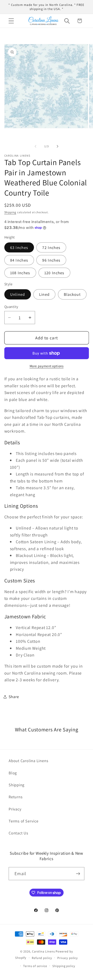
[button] (11, 21)
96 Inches (51, 260)
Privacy (15, 809)
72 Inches (51, 247)
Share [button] (14, 696)
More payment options (47, 366)
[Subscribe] (78, 873)
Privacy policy (67, 958)
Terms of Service (23, 821)
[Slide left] (35, 146)
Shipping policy (63, 966)
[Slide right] (57, 146)
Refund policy (42, 958)
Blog (13, 772)
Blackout (72, 294)
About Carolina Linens (28, 760)
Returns (15, 796)
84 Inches (19, 260)
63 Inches (19, 247)
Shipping (10, 212)
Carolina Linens (43, 951)
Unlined (17, 294)
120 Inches (54, 272)
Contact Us (18, 833)
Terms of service (35, 966)
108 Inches (20, 272)
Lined (44, 294)
